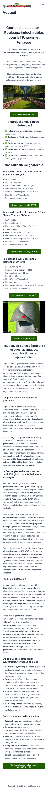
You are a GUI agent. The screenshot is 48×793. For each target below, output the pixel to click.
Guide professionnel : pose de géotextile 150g (24, 766)
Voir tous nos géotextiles (24, 114)
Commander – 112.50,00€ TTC (24, 252)
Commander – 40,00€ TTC (24, 205)
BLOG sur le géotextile (24, 338)
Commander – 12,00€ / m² (24, 295)
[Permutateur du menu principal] (42, 5)
